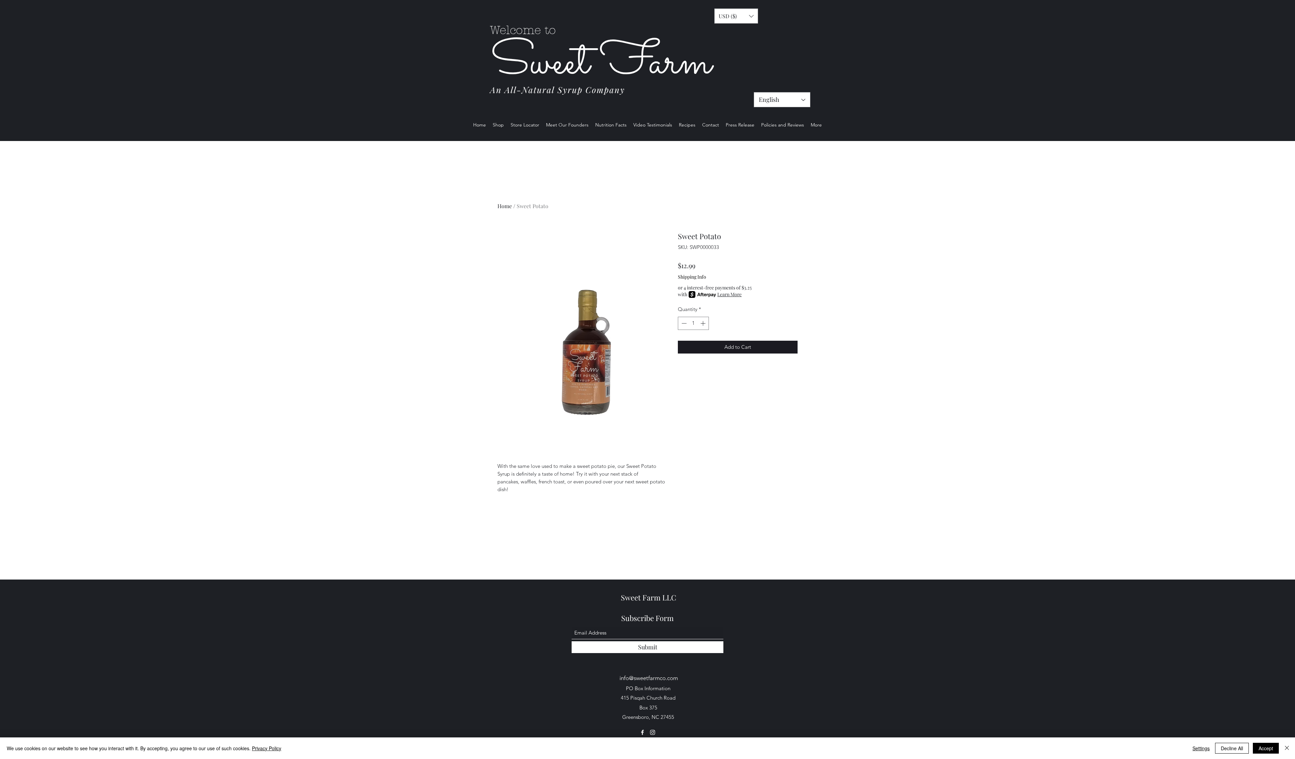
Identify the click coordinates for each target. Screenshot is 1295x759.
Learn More (729, 294)
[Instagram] (652, 732)
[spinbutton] (693, 323)
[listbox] (736, 16)
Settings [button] (1201, 748)
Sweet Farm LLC (648, 597)
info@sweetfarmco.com (649, 678)
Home (504, 205)
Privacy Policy (266, 748)
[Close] (1287, 748)
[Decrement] (683, 323)
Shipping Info (692, 277)
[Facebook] (642, 732)
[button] (736, 16)
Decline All (1232, 748)
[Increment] (703, 323)
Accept (1266, 748)
